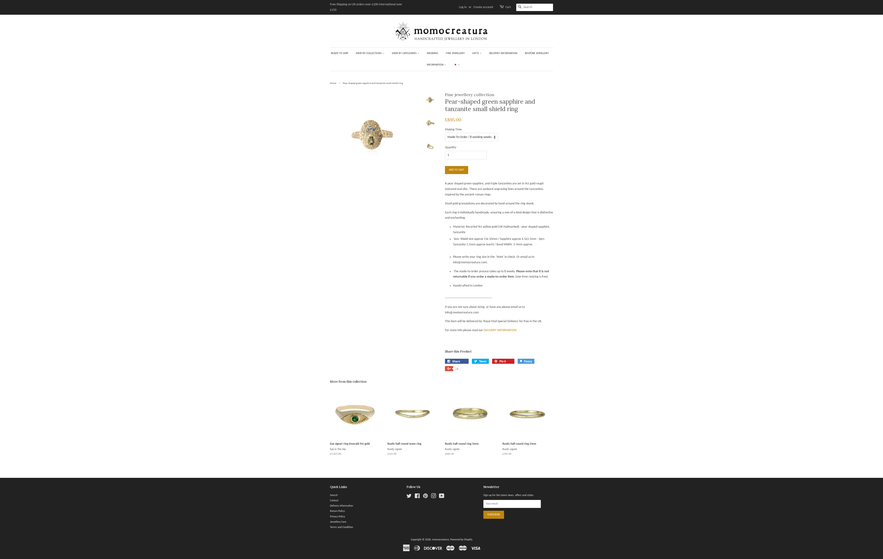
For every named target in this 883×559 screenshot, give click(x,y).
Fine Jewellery (455, 53)
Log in (463, 7)
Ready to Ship (339, 53)
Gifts (476, 53)
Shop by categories (404, 53)
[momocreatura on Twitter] (409, 497)
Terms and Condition (341, 527)
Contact (334, 500)
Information (435, 64)
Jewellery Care (338, 522)
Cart (508, 7)
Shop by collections (369, 53)
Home (333, 83)
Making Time (453, 129)
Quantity (450, 147)
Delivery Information (503, 53)
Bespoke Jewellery (537, 53)
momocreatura (440, 539)
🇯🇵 (456, 64)
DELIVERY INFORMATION (500, 330)
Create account (483, 7)
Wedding (432, 53)
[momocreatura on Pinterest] (425, 497)
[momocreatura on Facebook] (417, 497)
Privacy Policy (337, 516)
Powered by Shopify (461, 539)
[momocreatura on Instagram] (433, 497)
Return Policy (337, 511)
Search (334, 495)
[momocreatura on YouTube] (441, 497)
